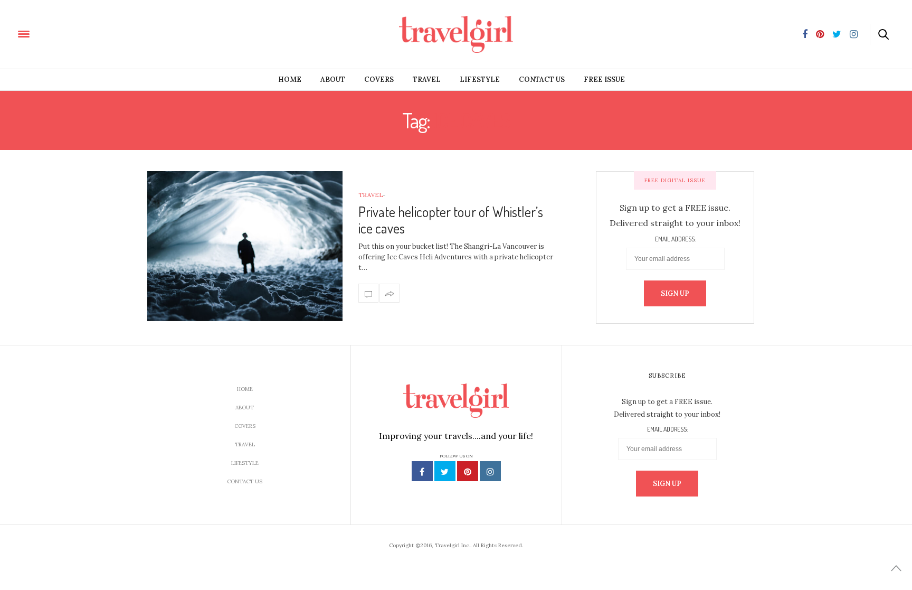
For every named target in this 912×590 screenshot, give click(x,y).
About (332, 79)
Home (289, 79)
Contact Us (542, 79)
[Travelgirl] (71, 33)
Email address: (675, 239)
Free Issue (604, 79)
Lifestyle (480, 79)
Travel (427, 79)
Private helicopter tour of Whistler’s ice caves (450, 220)
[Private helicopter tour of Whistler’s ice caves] (245, 246)
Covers (379, 79)
